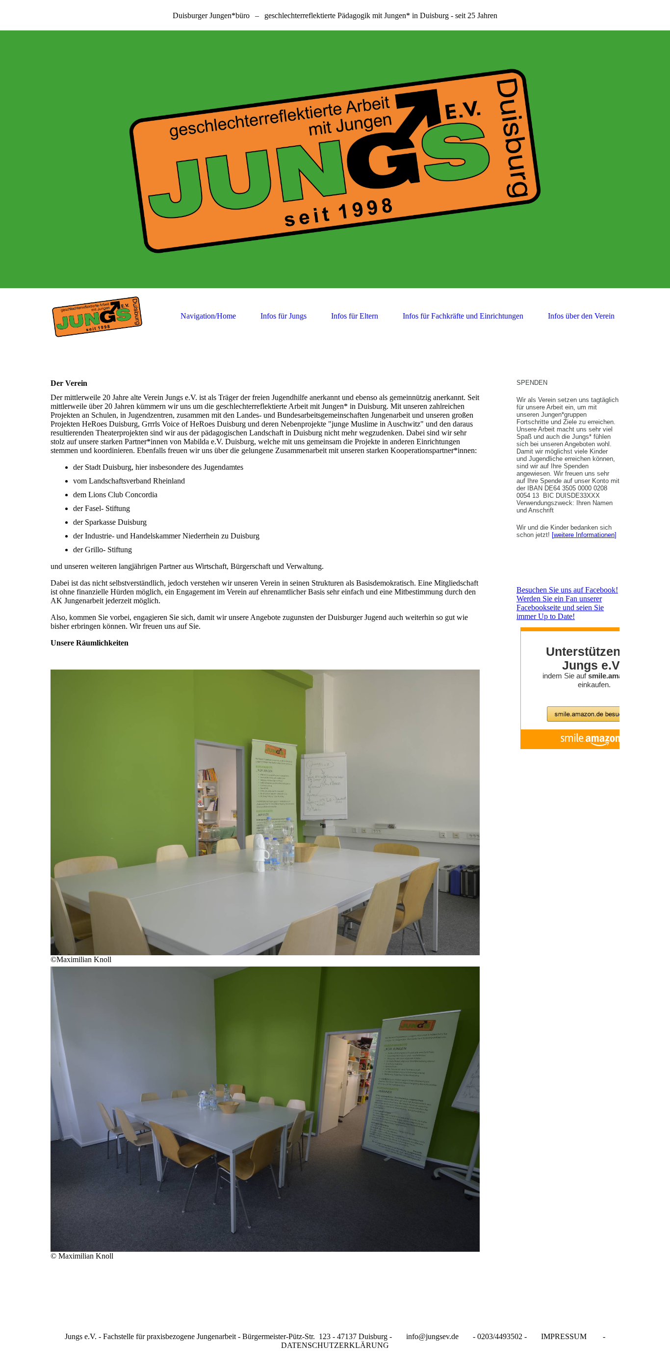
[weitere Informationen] (584, 534)
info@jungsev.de (432, 1336)
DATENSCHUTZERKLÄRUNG (335, 1345)
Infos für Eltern (354, 316)
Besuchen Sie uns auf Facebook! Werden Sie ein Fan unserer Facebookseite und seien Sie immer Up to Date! (567, 603)
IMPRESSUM (564, 1336)
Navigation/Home (208, 316)
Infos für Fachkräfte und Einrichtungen (463, 316)
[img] (335, 159)
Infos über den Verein (581, 316)
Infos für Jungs (283, 316)
